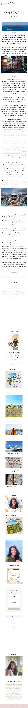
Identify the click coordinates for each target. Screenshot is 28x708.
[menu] (26, 3)
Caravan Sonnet (9, 3)
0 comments (14, 282)
